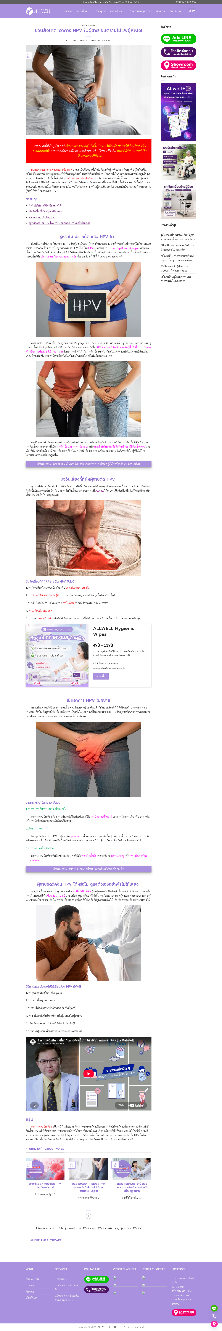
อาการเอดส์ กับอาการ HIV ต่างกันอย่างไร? (45, 1185)
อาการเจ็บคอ (104, 855)
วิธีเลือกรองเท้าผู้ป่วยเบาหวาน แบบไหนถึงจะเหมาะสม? (176, 268)
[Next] (152, 1182)
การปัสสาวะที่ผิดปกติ (102, 816)
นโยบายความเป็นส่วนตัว (66, 1287)
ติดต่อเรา (30, 1291)
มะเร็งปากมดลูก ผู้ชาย (116, 1228)
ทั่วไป (84, 25)
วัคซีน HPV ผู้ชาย (133, 1228)
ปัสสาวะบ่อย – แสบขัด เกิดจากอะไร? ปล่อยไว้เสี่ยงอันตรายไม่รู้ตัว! (88, 1187)
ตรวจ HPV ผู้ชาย (99, 1228)
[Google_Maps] (214, 1324)
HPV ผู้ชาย (86, 1228)
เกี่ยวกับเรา (175, 11)
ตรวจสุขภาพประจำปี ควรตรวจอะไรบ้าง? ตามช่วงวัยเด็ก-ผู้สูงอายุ (132, 1187)
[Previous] (25, 1182)
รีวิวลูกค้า (101, 11)
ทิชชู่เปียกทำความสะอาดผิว (113, 668)
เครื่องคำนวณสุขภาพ (139, 11)
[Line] (214, 1308)
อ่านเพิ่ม (100, 676)
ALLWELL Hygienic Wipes (113, 631)
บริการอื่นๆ (116, 11)
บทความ (160, 11)
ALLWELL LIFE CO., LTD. (110, 1326)
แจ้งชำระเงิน (61, 1279)
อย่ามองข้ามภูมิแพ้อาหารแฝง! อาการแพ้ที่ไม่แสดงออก (176, 279)
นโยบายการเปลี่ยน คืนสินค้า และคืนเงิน (67, 1298)
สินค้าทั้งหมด (83, 11)
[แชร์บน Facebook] (88, 1216)
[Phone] (214, 1316)
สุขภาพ (91, 25)
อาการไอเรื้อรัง (88, 855)
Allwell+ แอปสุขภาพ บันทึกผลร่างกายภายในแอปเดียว (177, 247)
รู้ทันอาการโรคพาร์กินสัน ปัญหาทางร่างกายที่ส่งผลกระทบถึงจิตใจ (178, 237)
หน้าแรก (68, 11)
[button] (191, 11)
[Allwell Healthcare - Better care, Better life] (38, 11)
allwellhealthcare (101, 40)
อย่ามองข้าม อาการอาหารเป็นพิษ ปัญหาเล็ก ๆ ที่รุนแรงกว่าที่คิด (178, 258)
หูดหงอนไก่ (76, 836)
